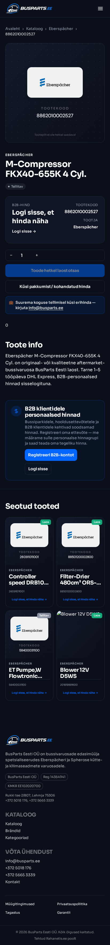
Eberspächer (61, 28)
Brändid (13, 830)
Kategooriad (17, 837)
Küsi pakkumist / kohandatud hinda (54, 286)
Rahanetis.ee (56, 938)
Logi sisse (38, 468)
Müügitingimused (19, 904)
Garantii (63, 912)
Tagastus (12, 912)
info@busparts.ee (46, 307)
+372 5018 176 (16, 800)
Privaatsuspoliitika (72, 904)
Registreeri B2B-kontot (51, 454)
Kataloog (34, 28)
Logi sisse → (24, 231)
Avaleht (12, 28)
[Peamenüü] (100, 8)
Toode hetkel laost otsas (55, 270)
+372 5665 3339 (41, 800)
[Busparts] (29, 8)
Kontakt (12, 881)
